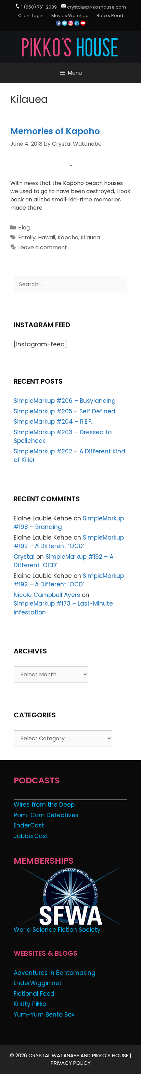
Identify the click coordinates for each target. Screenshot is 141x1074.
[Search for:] (70, 284)
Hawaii (46, 237)
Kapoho (67, 237)
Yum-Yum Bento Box (44, 1014)
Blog (24, 227)
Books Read (110, 15)
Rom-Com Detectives (46, 815)
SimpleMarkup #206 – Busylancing (65, 401)
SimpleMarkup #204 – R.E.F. (53, 421)
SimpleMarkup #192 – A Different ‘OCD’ (69, 542)
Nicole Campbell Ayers (47, 595)
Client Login (30, 15)
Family (27, 237)
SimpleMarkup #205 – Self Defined (64, 411)
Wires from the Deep (44, 804)
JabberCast (31, 836)
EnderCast (29, 825)
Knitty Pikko (30, 1004)
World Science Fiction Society (57, 930)
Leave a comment (42, 247)
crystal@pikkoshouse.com (96, 7)
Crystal (24, 557)
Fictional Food (34, 994)
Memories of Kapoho (55, 131)
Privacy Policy (71, 1062)
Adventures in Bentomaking (54, 973)
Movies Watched (70, 15)
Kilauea (90, 237)
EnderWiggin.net (38, 983)
